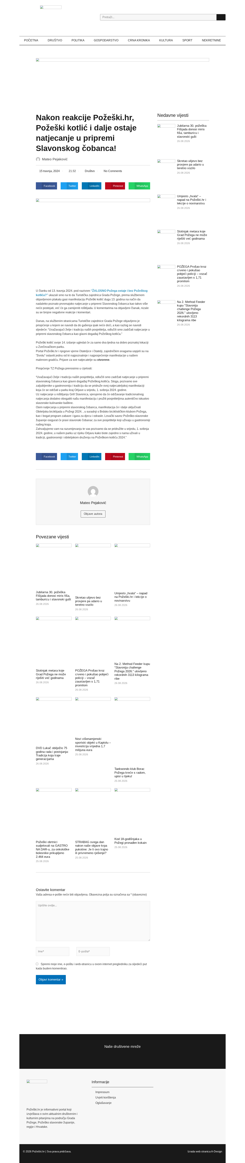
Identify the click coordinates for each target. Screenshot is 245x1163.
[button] (46, 185)
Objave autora (93, 513)
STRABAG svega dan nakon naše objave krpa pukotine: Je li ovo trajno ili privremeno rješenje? (91, 847)
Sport (187, 40)
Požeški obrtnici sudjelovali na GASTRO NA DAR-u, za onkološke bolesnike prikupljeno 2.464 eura (52, 849)
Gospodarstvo (106, 40)
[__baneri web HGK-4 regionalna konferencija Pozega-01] (122, 81)
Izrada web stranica (199, 1151)
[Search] (220, 17)
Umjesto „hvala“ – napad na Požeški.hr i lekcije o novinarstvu (130, 597)
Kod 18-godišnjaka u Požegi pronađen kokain (130, 840)
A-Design (216, 1151)
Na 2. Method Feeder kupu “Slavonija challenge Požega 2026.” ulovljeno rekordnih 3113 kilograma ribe (132, 671)
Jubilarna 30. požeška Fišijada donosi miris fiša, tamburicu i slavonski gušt (53, 595)
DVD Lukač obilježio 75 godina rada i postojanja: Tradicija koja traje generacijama (52, 753)
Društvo (55, 40)
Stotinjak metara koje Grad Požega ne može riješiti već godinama (51, 674)
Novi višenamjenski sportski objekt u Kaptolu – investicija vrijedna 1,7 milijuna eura (93, 744)
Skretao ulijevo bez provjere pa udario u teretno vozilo (88, 601)
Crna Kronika (139, 40)
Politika (78, 40)
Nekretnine (211, 40)
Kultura (166, 40)
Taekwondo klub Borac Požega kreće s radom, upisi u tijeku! (130, 772)
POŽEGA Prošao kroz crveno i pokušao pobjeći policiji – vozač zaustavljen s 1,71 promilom (92, 678)
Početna (31, 40)
